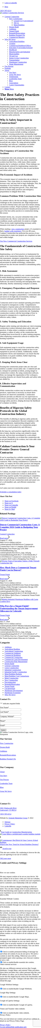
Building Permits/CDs (8, 759)
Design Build (9, 664)
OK (1, 858)
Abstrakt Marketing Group (17, 818)
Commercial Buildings (13, 655)
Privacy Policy (5, 1025)
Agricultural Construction (14, 651)
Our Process (4, 780)
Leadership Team (6, 783)
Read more (4, 538)
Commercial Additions (13, 653)
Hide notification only (19, 1027)
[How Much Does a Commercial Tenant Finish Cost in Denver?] (20, 563)
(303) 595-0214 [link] (5, 814)
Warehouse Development (14, 691)
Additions (8, 647)
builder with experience (13, 231)
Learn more (7, 858)
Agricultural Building (12, 649)
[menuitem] (23, 7)
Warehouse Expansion (13, 693)
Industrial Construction (13, 670)
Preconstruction (10, 682)
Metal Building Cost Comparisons (17, 676)
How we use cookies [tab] (7, 873)
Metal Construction (11, 678)
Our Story (3, 776)
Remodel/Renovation (12, 684)
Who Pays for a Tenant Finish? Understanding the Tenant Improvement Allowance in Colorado (19, 608)
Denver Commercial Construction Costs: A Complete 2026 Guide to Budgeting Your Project (20, 527)
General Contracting (7, 534)
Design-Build (5, 747)
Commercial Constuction (13, 657)
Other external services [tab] (8, 964)
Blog (6, 7)
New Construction (11, 680)
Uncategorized (10, 688)
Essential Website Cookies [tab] (9, 899)
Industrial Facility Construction (16, 672)
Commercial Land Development (16, 659)
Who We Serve (10, 695)
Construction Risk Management (16, 662)
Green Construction (12, 668)
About (2, 772)
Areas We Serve (6, 791)
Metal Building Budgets (13, 674)
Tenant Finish (5, 575)
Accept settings (5, 1027)
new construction (18, 229)
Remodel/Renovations (8, 755)
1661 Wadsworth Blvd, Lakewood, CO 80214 (8, 809)
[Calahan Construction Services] (12, 13)
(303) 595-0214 (5, 11)
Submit (3, 730)
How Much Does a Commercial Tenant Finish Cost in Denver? (18, 568)
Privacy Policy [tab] (5, 1015)
